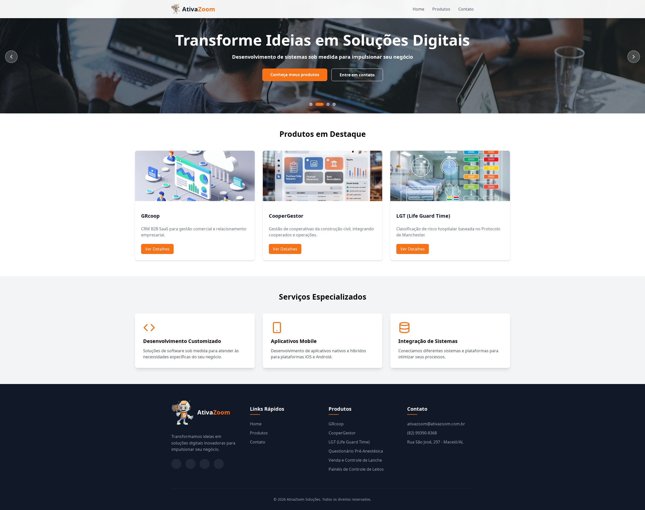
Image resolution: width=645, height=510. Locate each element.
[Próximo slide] (633, 56)
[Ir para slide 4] (334, 104)
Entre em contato (357, 75)
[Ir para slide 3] (328, 104)
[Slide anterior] (11, 56)
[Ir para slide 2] (319, 104)
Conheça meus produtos (294, 74)
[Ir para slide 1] (310, 104)
